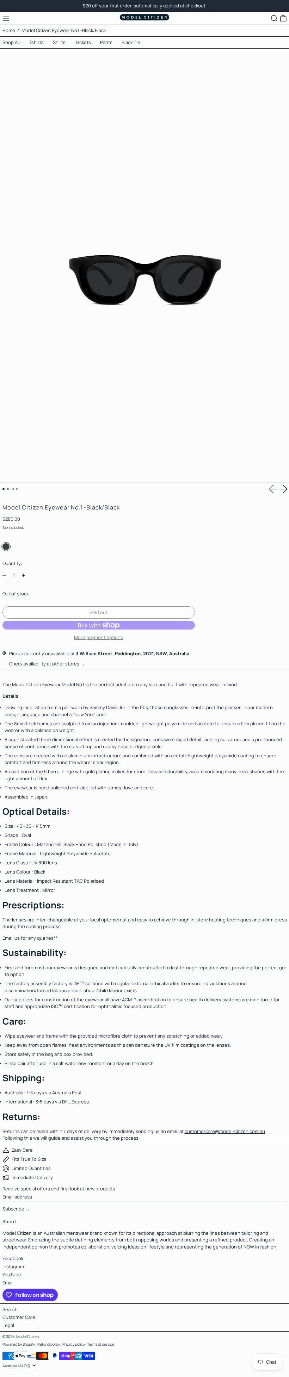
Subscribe (13, 1209)
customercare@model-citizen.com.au (225, 1131)
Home (8, 30)
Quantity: (12, 563)
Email (7, 1282)
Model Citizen (27, 1336)
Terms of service (100, 1344)
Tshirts (36, 42)
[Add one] (23, 575)
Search (10, 1309)
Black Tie (131, 42)
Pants (106, 42)
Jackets (83, 42)
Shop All (11, 42)
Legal (8, 1325)
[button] (274, 18)
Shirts (59, 42)
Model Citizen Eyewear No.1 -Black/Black (63, 30)
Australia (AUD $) (16, 1365)
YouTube (11, 1274)
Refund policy (48, 1344)
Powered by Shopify (18, 1344)
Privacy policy (73, 1344)
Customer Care (18, 1317)
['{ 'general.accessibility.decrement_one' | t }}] (4, 575)
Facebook (12, 1258)
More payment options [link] (98, 637)
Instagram (13, 1266)
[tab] (3, 489)
